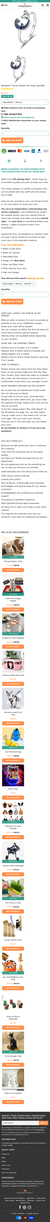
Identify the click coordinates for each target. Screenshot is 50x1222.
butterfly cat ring (35, 278)
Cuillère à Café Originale (13, 638)
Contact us (5, 1154)
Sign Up (43, 1123)
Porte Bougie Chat (13, 1056)
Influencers (5, 1169)
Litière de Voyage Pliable (13, 599)
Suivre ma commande (9, 1172)
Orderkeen (21, 1213)
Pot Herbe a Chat (13, 903)
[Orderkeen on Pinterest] (24, 1208)
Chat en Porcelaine (13, 1093)
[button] (7, 89)
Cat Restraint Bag (13, 752)
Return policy (9, 1200)
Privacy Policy (39, 1129)
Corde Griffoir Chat (13, 940)
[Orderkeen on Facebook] (20, 1208)
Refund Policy (20, 1200)
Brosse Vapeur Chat (13, 561)
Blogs (3, 1161)
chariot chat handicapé (13, 866)
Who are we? (6, 1165)
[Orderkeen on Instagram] (29, 1208)
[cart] (47, 5)
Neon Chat (13, 789)
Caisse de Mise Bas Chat (13, 675)
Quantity (5, 128)
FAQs (3, 1158)
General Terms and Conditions (14, 1198)
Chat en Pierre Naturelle (13, 1017)
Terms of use (40, 1200)
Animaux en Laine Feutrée (13, 827)
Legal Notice (30, 1198)
